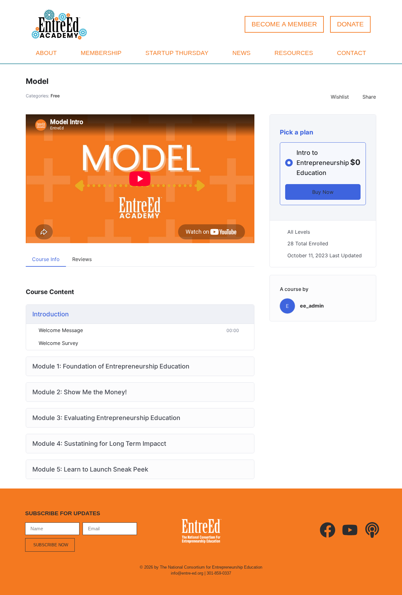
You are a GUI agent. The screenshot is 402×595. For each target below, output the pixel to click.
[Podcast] (372, 530)
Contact (351, 53)
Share (369, 97)
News (241, 53)
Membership (101, 53)
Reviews (82, 259)
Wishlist (340, 97)
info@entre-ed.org (187, 573)
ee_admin (312, 306)
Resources (293, 53)
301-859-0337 (219, 573)
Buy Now (323, 192)
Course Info (46, 259)
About (46, 53)
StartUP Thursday (177, 53)
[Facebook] (327, 530)
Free (55, 95)
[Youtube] (350, 530)
